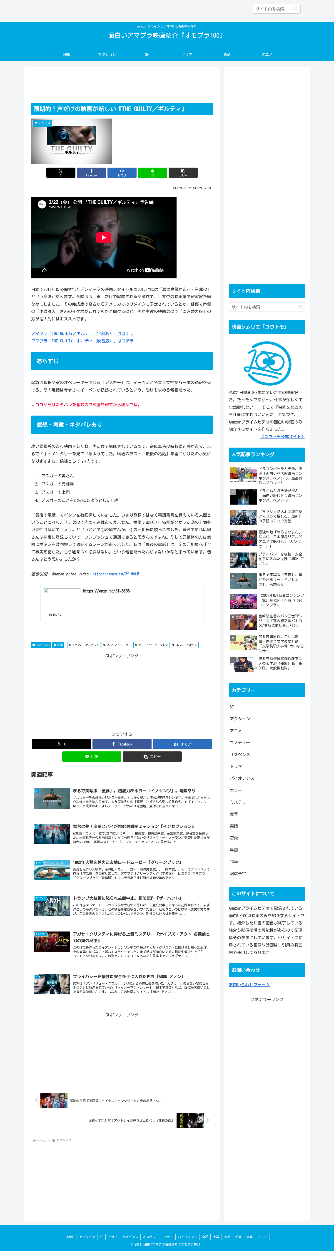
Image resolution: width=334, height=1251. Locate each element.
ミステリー (151, 1237)
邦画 (238, 1237)
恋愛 (205, 1237)
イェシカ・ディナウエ (85, 644)
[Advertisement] (122, 85)
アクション (87, 1237)
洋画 (60, 644)
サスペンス (43, 644)
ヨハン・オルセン (186, 644)
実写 (216, 1237)
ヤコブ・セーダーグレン (153, 644)
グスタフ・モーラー (118, 644)
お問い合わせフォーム (249, 985)
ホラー (168, 1237)
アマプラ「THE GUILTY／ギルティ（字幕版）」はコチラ (82, 333)
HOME (70, 1237)
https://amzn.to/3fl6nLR (115, 574)
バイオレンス (187, 1237)
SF (101, 1237)
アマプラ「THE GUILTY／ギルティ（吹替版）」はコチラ (82, 341)
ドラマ (112, 1237)
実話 (227, 1237)
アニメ (262, 1237)
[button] (296, 8)
